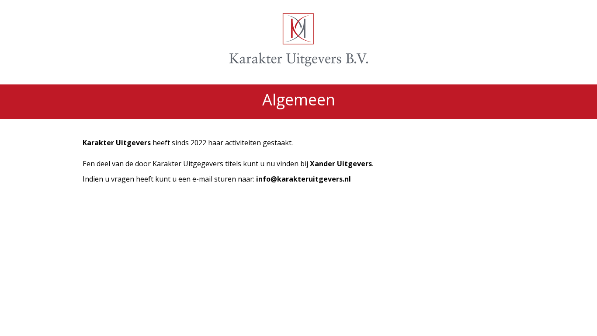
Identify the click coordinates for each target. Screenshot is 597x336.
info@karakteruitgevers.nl (303, 179)
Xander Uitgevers (341, 163)
